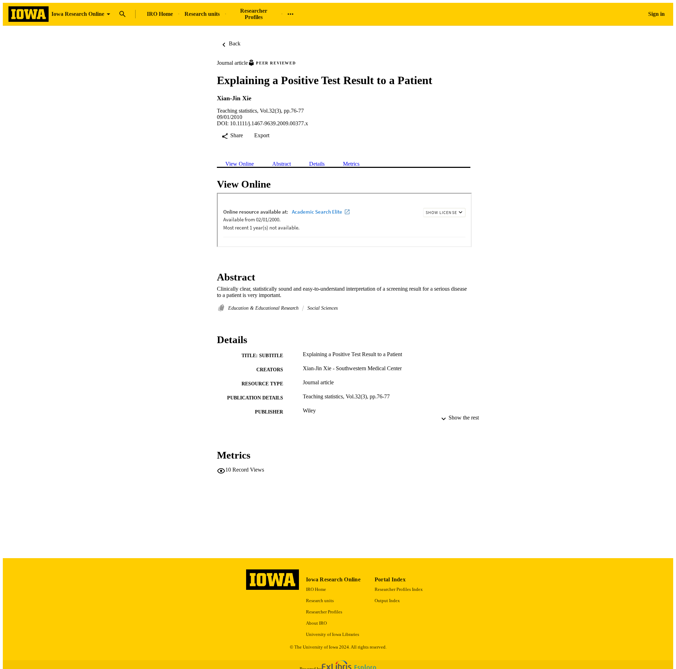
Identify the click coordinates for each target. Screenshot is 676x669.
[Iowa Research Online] (28, 14)
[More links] (290, 14)
